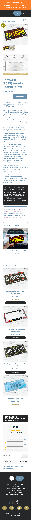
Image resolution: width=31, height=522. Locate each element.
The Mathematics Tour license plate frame (15, 330)
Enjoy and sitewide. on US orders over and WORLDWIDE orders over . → (15, 5)
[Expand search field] (17, 13)
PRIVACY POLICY (15, 490)
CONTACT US (15, 486)
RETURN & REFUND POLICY (15, 494)
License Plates (11, 20)
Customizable (15, 302)
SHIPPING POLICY (15, 492)
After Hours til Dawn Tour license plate (15, 292)
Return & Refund (10, 211)
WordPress (16, 515)
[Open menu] (10, 13)
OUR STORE (19, 484)
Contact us (8, 218)
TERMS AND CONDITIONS (15, 488)
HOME (9, 484)
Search (25, 456)
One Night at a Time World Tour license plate (15, 365)
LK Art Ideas (14, 514)
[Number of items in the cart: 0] (23, 13)
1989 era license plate (15, 398)
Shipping (20, 209)
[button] (25, 26)
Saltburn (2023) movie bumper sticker (15, 251)
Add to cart (20, 96)
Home (4, 20)
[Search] (20, 478)
